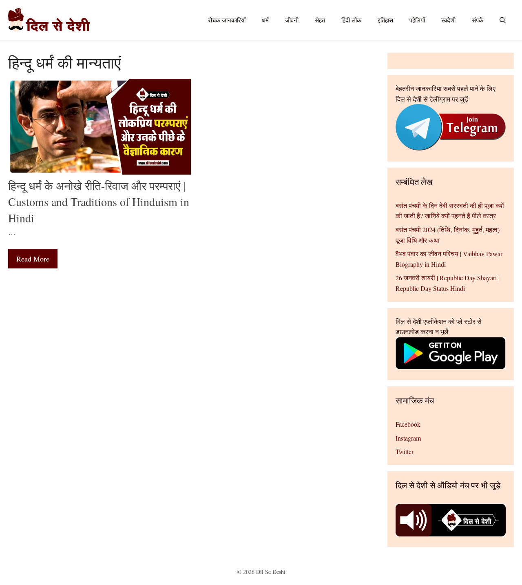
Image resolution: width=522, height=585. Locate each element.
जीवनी (292, 20)
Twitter (405, 451)
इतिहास (385, 20)
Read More (32, 259)
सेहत (320, 20)
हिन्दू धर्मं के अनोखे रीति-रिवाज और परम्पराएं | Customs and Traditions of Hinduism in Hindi (98, 201)
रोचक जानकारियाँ (227, 20)
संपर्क (477, 20)
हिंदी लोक (351, 20)
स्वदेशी (448, 20)
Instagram (408, 438)
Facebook (408, 424)
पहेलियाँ (417, 20)
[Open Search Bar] (502, 20)
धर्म (265, 20)
